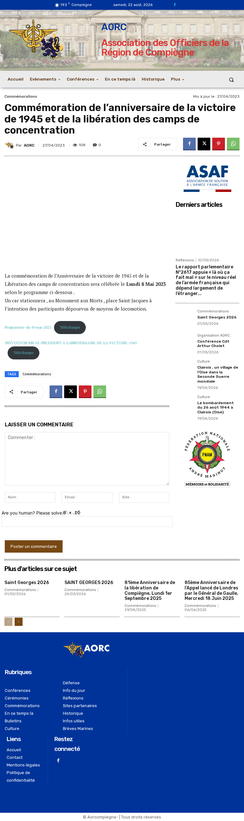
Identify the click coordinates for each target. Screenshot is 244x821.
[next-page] (19, 622)
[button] (231, 79)
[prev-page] (8, 622)
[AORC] (10, 145)
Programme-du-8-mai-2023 (28, 327)
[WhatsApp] (233, 144)
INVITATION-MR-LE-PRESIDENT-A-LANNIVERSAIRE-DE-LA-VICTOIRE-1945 (71, 342)
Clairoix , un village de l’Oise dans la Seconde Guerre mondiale (217, 374)
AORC (29, 145)
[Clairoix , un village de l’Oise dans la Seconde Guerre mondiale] (184, 369)
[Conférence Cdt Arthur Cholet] (184, 342)
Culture (203, 362)
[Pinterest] (218, 144)
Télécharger (70, 327)
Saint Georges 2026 (216, 317)
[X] (204, 144)
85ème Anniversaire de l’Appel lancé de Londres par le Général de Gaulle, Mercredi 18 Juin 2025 (211, 590)
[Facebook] (175, 5)
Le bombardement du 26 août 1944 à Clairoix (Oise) (215, 407)
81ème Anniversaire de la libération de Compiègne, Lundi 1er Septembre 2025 (150, 590)
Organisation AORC (213, 336)
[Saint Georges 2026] (184, 318)
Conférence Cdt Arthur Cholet (213, 343)
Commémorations (20, 96)
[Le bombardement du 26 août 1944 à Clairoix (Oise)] (184, 404)
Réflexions (185, 260)
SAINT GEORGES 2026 (88, 582)
